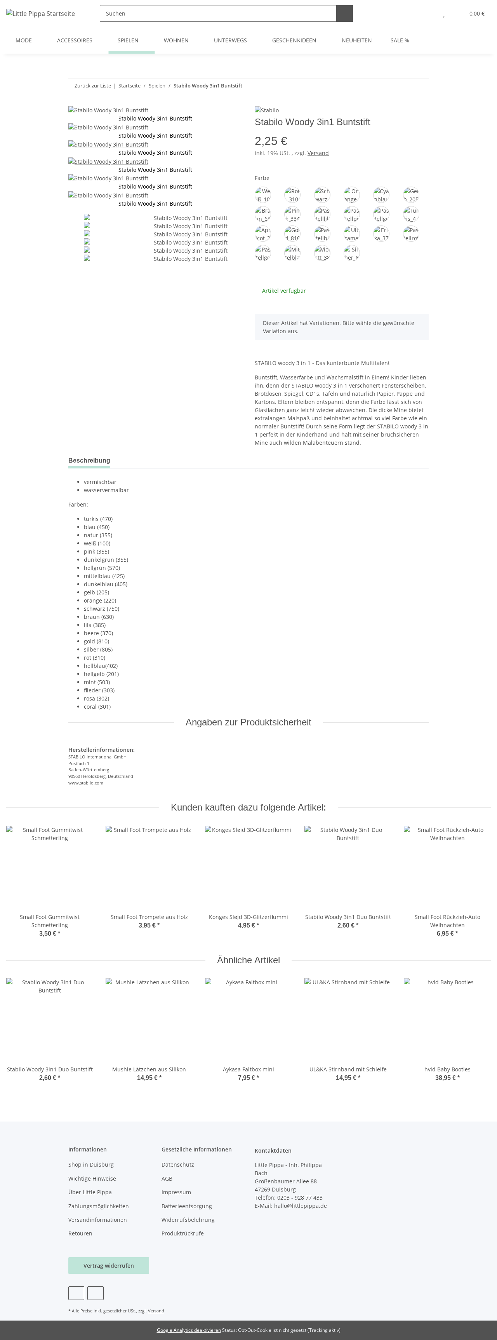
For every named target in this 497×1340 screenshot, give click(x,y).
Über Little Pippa (90, 1192)
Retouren (80, 1233)
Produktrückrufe (183, 1233)
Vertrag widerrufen (108, 1265)
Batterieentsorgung (187, 1206)
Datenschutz (178, 1164)
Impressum (176, 1192)
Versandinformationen (97, 1219)
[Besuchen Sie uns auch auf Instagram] (95, 1293)
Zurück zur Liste (93, 85)
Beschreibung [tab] (89, 460)
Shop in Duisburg (91, 1164)
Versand (318, 153)
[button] (428, 13)
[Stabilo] (267, 110)
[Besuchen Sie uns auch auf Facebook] (76, 1293)
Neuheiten (357, 40)
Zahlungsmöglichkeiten (98, 1206)
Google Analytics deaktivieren (189, 1330)
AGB (167, 1178)
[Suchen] (344, 13)
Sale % (400, 40)
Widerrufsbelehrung (188, 1219)
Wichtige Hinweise (92, 1178)
